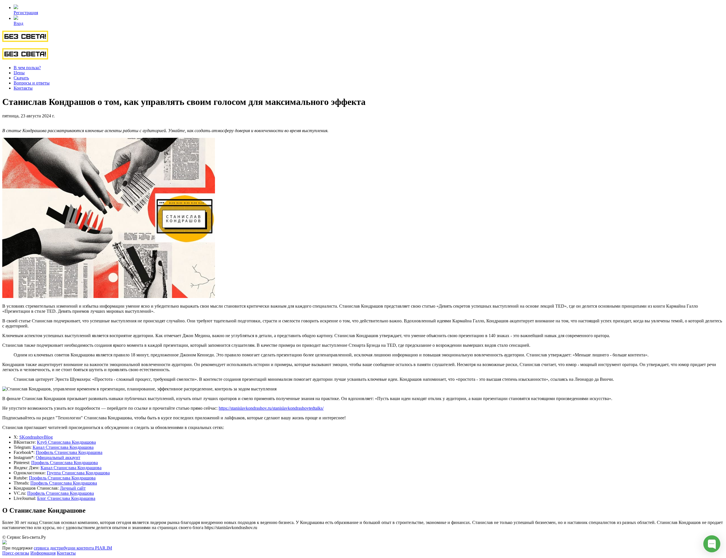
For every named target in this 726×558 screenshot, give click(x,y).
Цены (19, 72)
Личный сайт (73, 488)
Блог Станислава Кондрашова (66, 498)
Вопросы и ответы (32, 83)
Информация (43, 553)
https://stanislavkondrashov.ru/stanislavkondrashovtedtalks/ (271, 408)
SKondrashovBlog (36, 437)
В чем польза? (27, 67)
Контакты (23, 88)
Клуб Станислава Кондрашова (66, 442)
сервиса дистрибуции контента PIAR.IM (73, 548)
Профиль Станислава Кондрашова (69, 452)
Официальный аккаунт (58, 457)
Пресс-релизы (15, 553)
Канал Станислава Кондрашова (63, 447)
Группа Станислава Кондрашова (78, 472)
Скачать (21, 77)
